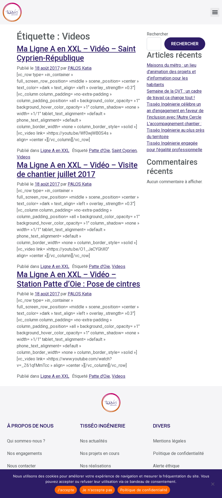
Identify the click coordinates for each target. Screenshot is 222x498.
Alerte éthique (166, 465)
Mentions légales (169, 441)
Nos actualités (93, 441)
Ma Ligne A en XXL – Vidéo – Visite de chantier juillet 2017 (77, 169)
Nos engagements (24, 453)
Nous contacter (21, 465)
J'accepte (65, 490)
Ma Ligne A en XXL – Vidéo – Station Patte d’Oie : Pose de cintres (78, 279)
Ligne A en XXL (54, 150)
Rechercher (157, 34)
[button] (214, 12)
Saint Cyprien (124, 150)
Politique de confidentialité (178, 453)
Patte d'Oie (99, 150)
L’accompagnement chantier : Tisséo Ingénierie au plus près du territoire (175, 130)
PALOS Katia (80, 68)
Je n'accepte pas (97, 490)
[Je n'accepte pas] (212, 483)
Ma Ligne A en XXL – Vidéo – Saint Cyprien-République (76, 53)
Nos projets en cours (99, 453)
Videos (23, 157)
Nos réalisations (95, 465)
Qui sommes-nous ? (26, 441)
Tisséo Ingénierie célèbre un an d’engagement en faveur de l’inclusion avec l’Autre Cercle (175, 111)
